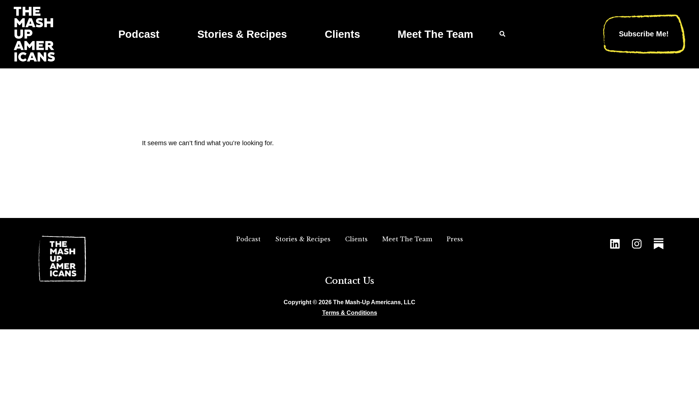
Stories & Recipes (242, 34)
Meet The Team (435, 34)
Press (455, 239)
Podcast (138, 34)
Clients (342, 34)
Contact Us (349, 280)
